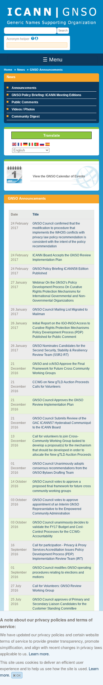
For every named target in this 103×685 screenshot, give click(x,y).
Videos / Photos (23, 109)
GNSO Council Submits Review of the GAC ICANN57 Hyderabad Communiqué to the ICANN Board (61, 423)
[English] (14, 144)
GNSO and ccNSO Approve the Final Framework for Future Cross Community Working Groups (61, 368)
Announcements (24, 88)
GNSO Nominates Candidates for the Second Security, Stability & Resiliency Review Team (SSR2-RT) (59, 350)
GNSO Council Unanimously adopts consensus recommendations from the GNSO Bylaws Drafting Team (59, 468)
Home (8, 69)
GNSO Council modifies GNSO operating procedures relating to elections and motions (61, 572)
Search (63, 30)
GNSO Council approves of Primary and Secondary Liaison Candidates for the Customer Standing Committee (61, 604)
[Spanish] (47, 144)
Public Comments (25, 102)
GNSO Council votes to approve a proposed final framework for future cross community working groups (61, 486)
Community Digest (26, 116)
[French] (20, 144)
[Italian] (31, 144)
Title (35, 214)
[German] (25, 144)
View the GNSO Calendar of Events (59, 176)
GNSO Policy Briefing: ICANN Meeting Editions (46, 95)
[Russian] (42, 144)
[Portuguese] (36, 144)
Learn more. (39, 653)
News (21, 69)
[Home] (51, 16)
